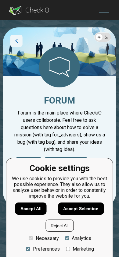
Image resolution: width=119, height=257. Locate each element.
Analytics (81, 238)
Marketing (83, 249)
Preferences (46, 249)
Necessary (47, 238)
